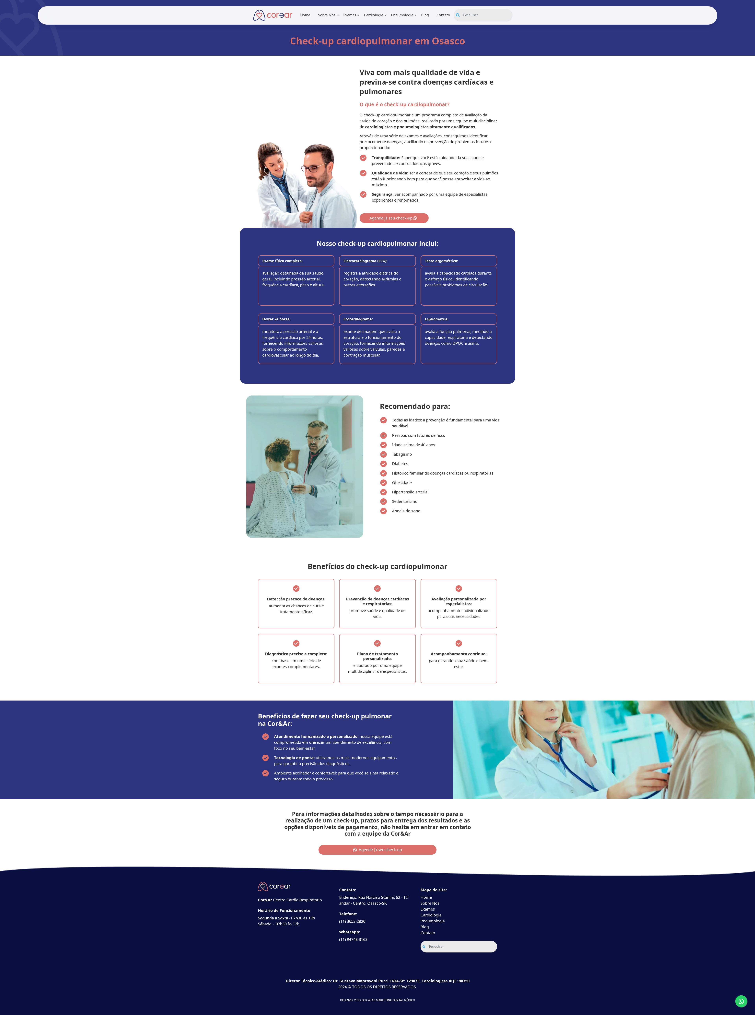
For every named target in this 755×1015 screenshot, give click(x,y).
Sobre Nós (326, 15)
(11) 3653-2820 (352, 921)
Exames (349, 15)
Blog (425, 15)
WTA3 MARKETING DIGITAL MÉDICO (391, 1000)
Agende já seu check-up (391, 218)
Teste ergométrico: (441, 260)
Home (305, 15)
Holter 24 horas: (276, 319)
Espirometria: (436, 319)
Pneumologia (402, 15)
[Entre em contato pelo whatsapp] (741, 1001)
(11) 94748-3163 (353, 939)
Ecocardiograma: (358, 319)
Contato (443, 15)
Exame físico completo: (282, 260)
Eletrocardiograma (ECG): (365, 260)
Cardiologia (373, 15)
